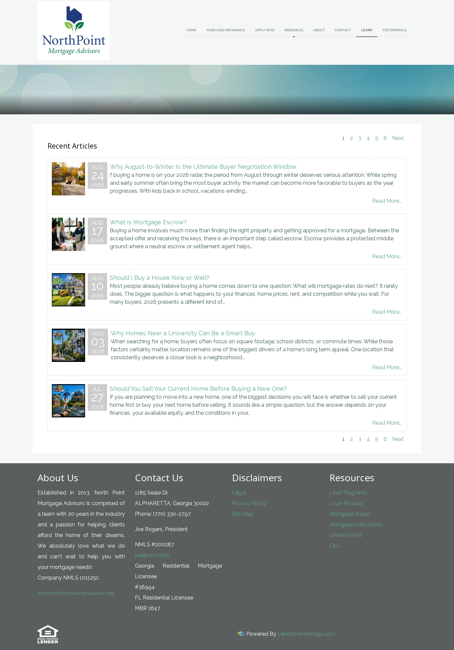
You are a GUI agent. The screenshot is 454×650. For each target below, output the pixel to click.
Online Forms (345, 535)
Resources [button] (293, 30)
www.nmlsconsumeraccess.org (76, 593)
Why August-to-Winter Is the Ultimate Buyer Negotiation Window (203, 166)
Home (191, 30)
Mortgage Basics (350, 514)
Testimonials (394, 30)
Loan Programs (348, 492)
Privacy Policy (249, 503)
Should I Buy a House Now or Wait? (159, 277)
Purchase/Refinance (225, 30)
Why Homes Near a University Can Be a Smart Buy (183, 333)
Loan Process (346, 503)
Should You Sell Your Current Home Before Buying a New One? (198, 388)
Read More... (387, 201)
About (319, 30)
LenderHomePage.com (306, 634)
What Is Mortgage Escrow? (148, 222)
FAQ (334, 546)
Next (398, 138)
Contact (343, 30)
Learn (366, 30)
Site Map (243, 514)
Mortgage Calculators (356, 524)
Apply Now (265, 30)
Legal (239, 492)
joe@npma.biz (152, 555)
